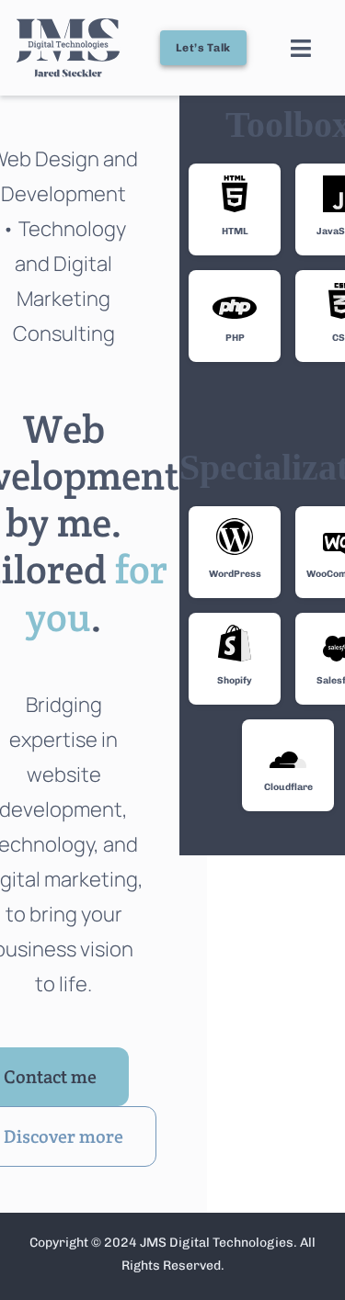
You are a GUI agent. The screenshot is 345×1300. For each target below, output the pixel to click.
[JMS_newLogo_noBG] (69, 25)
